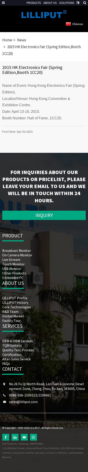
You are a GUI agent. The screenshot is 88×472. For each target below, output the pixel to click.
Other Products (14, 273)
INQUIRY (44, 215)
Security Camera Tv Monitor (51, 452)
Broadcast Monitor (16, 250)
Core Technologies (16, 307)
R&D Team (10, 311)
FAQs (6, 363)
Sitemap (23, 443)
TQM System (12, 345)
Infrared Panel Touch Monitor (42, 448)
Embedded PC (12, 277)
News (21, 40)
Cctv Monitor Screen (13, 448)
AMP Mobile (36, 443)
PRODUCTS (34, 3)
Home (7, 40)
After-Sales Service (16, 359)
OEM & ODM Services (17, 341)
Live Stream (11, 259)
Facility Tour (11, 320)
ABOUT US (50, 3)
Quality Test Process (18, 350)
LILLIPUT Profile (15, 298)
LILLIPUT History (15, 302)
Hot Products (9, 443)
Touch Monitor (13, 264)
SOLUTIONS (66, 3)
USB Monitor (11, 268)
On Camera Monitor (17, 255)
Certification (11, 354)
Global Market (13, 316)
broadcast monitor (23, 452)
